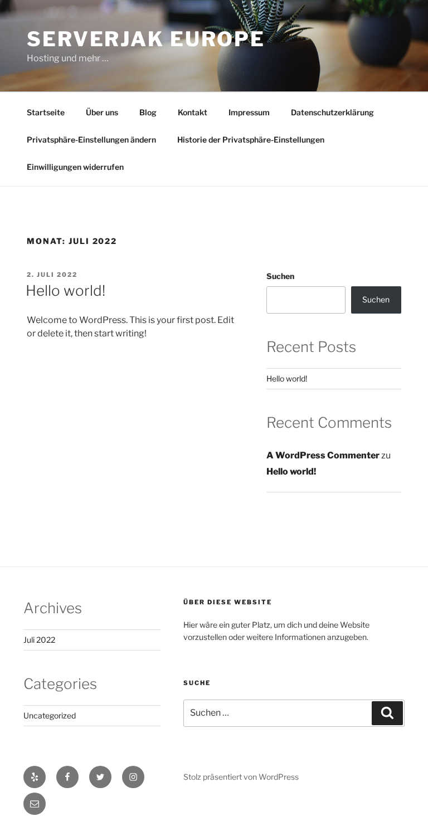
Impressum (249, 112)
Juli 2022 (39, 639)
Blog (148, 112)
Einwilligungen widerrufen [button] (75, 167)
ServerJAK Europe (146, 39)
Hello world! (65, 290)
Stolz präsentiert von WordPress (241, 776)
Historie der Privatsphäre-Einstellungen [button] (250, 139)
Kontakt (192, 112)
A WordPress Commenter (323, 455)
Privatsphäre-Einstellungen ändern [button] (91, 139)
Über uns (102, 112)
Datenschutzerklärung (332, 112)
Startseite (46, 112)
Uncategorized (49, 715)
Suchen (280, 276)
